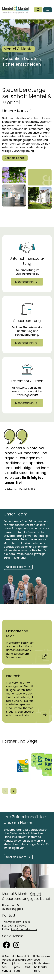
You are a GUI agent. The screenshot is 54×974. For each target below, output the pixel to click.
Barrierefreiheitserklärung (42, 967)
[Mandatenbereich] (27, 642)
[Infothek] (27, 695)
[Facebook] (6, 945)
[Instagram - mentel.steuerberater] (16, 945)
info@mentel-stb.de (24, 929)
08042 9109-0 (21, 922)
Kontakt (28, 965)
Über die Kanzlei (15, 158)
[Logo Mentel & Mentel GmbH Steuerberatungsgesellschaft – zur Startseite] (15, 9)
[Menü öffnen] (47, 9)
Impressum (17, 967)
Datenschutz (6, 967)
